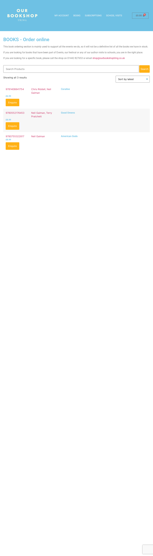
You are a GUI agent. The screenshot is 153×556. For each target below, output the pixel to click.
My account (62, 15)
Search (144, 68)
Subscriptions (93, 15)
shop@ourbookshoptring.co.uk (108, 58)
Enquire (12, 102)
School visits (114, 15)
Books (76, 15)
